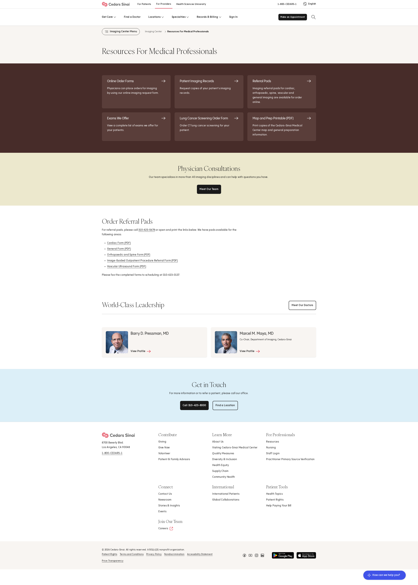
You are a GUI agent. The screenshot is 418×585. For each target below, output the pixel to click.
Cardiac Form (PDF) (119, 244)
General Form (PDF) (119, 250)
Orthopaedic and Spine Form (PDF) (129, 255)
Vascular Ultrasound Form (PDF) (126, 267)
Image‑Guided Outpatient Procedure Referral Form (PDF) (142, 261)
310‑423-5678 (146, 230)
